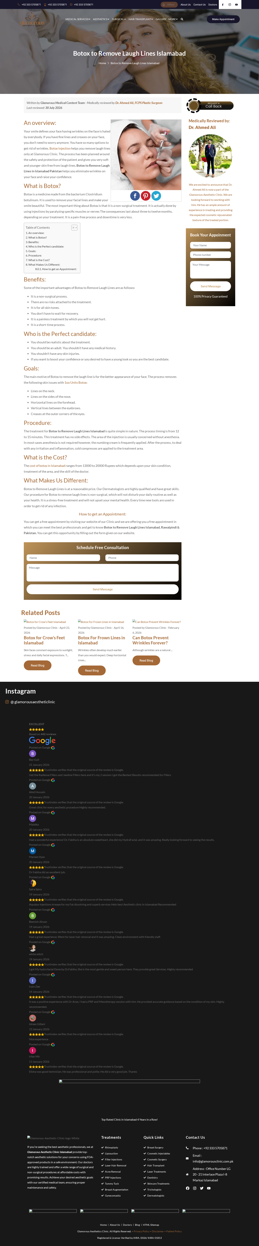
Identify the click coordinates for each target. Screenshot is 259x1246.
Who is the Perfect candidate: (46, 246)
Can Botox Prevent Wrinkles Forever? (150, 640)
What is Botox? (37, 237)
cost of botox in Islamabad (47, 466)
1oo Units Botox (75, 382)
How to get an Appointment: (59, 269)
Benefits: (33, 242)
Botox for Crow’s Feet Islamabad (44, 640)
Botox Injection (60, 148)
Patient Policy (174, 1231)
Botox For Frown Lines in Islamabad (101, 640)
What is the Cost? (39, 260)
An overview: (36, 232)
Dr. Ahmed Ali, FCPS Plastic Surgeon (138, 103)
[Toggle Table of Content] (73, 228)
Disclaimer (158, 1231)
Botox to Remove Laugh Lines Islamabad (135, 63)
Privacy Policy (141, 1231)
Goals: (32, 251)
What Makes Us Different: (44, 264)
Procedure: (35, 255)
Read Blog (37, 665)
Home (102, 63)
